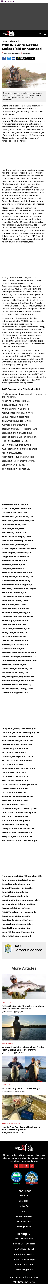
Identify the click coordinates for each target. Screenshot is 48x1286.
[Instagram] (32, 1166)
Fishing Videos (24, 1227)
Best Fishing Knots (24, 1269)
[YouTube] (26, 1166)
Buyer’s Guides (24, 1221)
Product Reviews (24, 1216)
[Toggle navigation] (45, 33)
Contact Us (24, 1201)
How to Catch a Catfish (24, 1254)
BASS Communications (28, 948)
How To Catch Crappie (24, 1244)
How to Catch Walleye (24, 1259)
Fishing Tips (15, 41)
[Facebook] (16, 1166)
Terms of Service (16, 1277)
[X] (21, 1166)
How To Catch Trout (24, 1264)
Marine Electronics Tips (11, 1123)
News (24, 1211)
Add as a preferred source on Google (26, 58)
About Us (24, 1195)
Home (4, 41)
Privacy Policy (33, 1277)
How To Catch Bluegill (24, 1249)
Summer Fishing (7, 1043)
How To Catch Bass (24, 1238)
